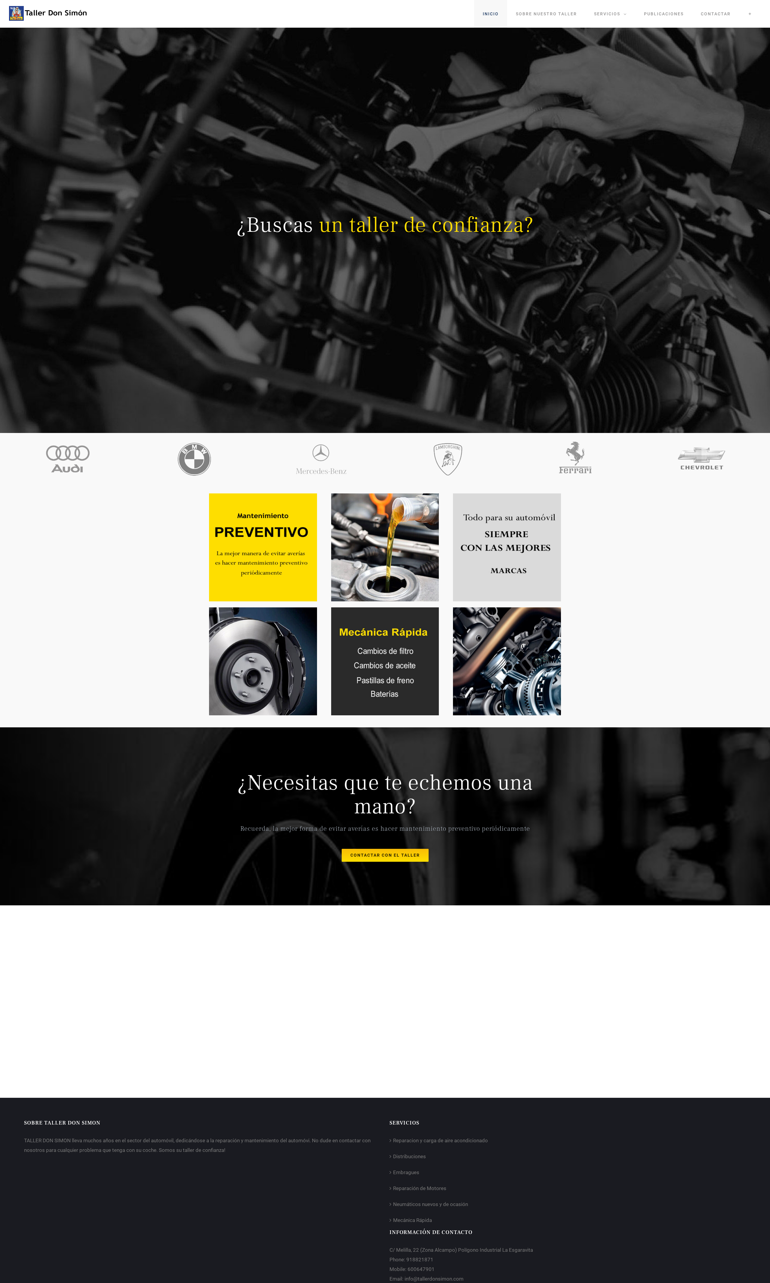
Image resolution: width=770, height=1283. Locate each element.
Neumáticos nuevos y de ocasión (430, 1204)
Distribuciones (409, 1156)
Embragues (406, 1172)
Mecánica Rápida (412, 1220)
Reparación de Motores (419, 1188)
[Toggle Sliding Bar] (750, 14)
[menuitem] (490, 14)
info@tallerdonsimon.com (434, 1279)
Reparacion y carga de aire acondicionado (440, 1140)
